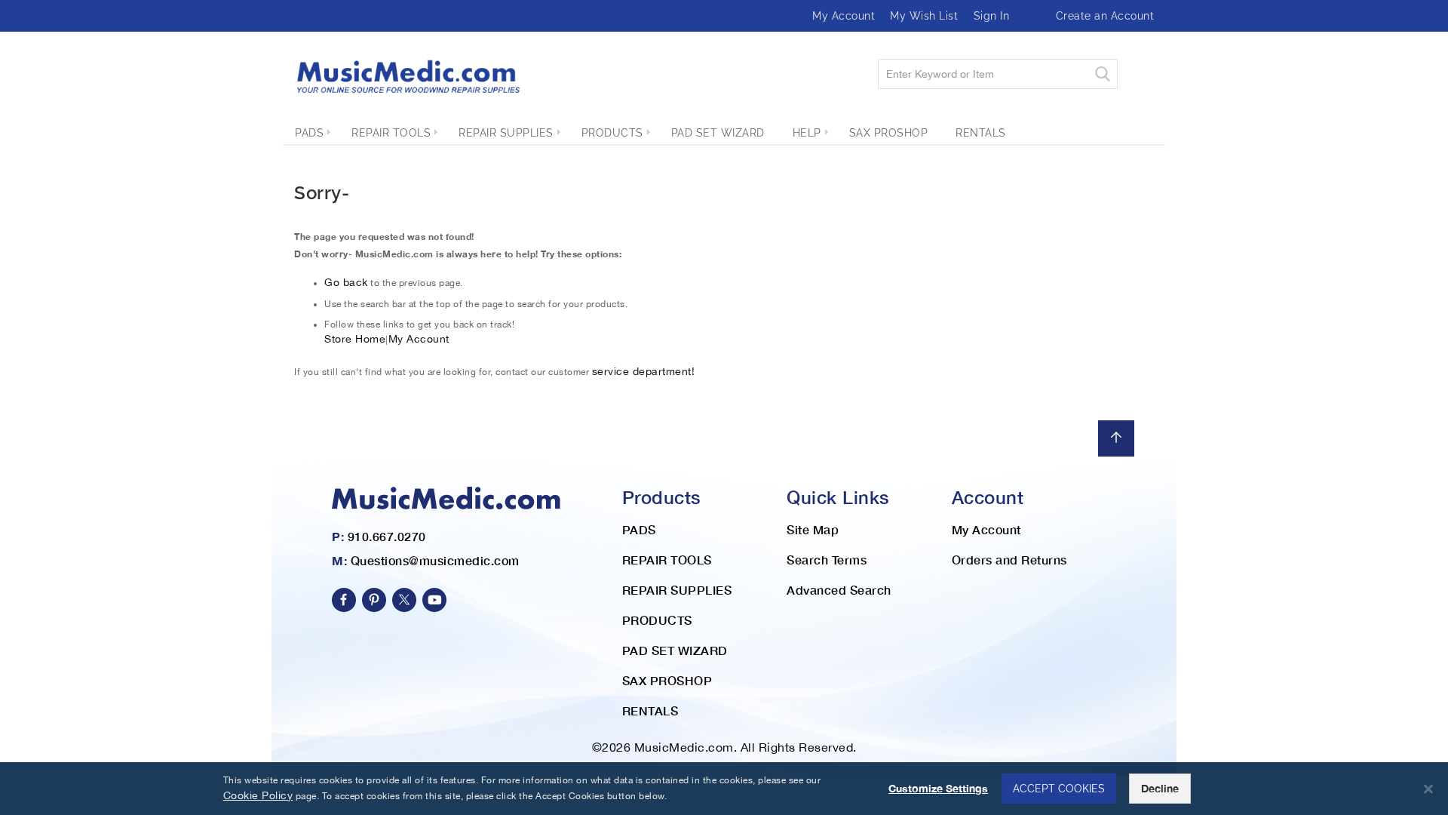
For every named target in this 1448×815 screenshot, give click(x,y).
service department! (643, 371)
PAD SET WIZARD (675, 650)
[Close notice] (1428, 789)
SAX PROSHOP (667, 680)
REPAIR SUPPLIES (677, 590)
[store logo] (407, 76)
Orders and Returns (1009, 559)
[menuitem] (309, 132)
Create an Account (1105, 16)
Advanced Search (839, 590)
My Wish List (924, 16)
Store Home (354, 339)
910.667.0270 (387, 536)
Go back (346, 282)
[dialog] (724, 788)
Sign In (992, 16)
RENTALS (650, 710)
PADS (639, 529)
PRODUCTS (657, 620)
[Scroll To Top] (1116, 438)
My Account (843, 16)
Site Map (813, 529)
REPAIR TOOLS (667, 559)
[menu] (724, 132)
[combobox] (998, 74)
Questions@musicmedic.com (435, 560)
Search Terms (827, 559)
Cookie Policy (258, 795)
